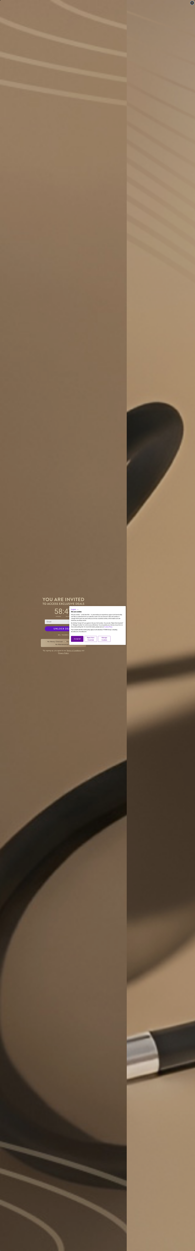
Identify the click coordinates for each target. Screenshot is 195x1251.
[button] (75, 609)
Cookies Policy (108, 627)
